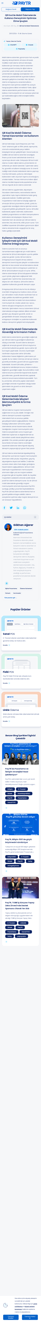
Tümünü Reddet (11, 1317)
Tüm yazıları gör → (10, 598)
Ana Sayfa (7, 26)
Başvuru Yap (30, 9)
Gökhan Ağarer (23, 525)
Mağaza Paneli (11, 9)
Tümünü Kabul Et (29, 1317)
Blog (14, 26)
